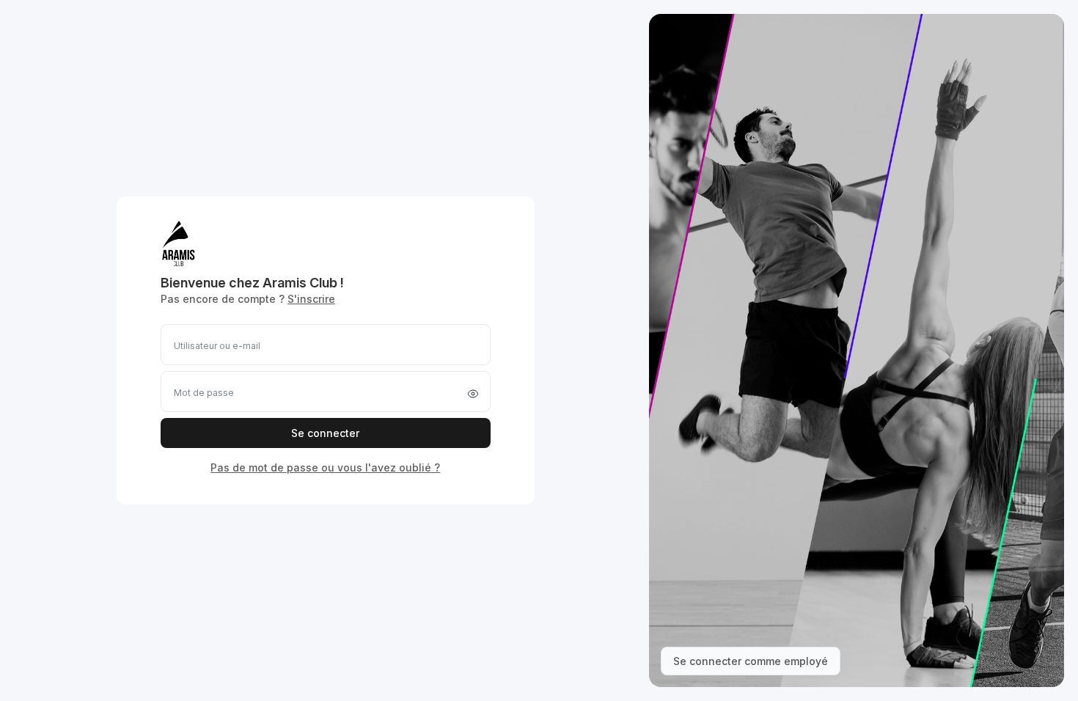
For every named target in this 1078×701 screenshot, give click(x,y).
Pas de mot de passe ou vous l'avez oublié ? (325, 467)
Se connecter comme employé (750, 661)
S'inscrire (311, 299)
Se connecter (325, 433)
